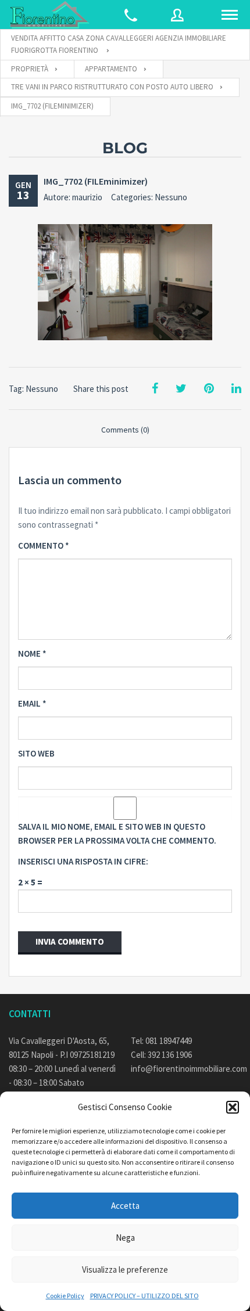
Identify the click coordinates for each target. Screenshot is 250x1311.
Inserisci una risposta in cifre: (83, 861)
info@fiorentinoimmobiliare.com (186, 1068)
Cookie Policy (65, 1295)
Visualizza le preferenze (125, 1269)
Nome (32, 653)
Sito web (36, 753)
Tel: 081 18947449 (161, 1040)
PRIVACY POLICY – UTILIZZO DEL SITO (144, 1295)
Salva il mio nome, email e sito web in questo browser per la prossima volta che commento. (117, 833)
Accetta (125, 1205)
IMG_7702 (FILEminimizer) (96, 181)
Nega (125, 1237)
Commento (43, 545)
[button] (232, 1107)
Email (32, 703)
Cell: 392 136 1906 (161, 1054)
